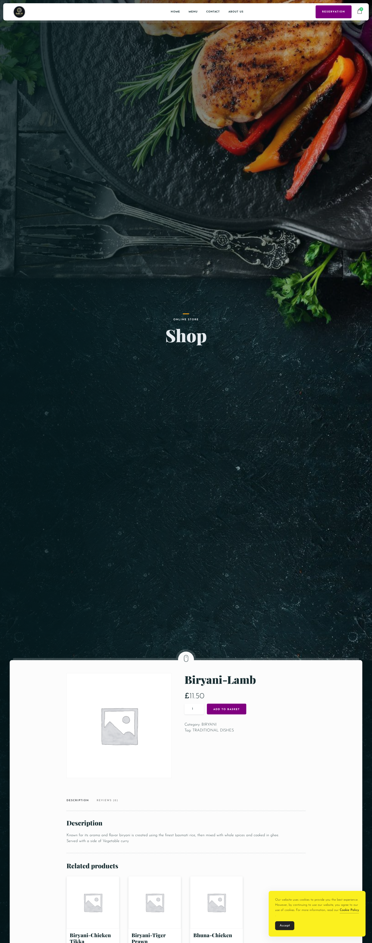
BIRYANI (209, 725)
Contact (213, 12)
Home (175, 12)
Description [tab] (78, 800)
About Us (235, 12)
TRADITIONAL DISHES (213, 730)
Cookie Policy (349, 910)
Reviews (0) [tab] (107, 800)
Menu (193, 12)
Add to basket (226, 709)
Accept (285, 925)
